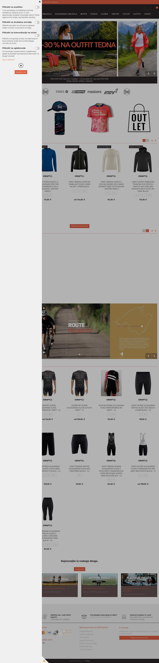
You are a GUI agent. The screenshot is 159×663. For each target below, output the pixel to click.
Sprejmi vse (21, 72)
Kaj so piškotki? (8, 60)
